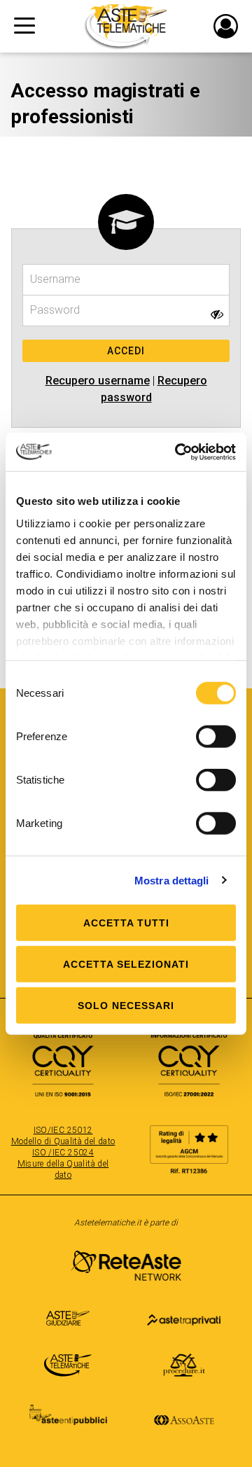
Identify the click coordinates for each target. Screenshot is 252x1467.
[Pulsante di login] (226, 26)
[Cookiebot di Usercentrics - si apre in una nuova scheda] (178, 452)
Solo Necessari (126, 1005)
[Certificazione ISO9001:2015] (63, 1057)
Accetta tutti (126, 923)
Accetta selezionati (126, 964)
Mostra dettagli (171, 880)
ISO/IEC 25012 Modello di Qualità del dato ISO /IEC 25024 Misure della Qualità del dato (63, 1152)
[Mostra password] (217, 314)
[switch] (216, 736)
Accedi (126, 350)
